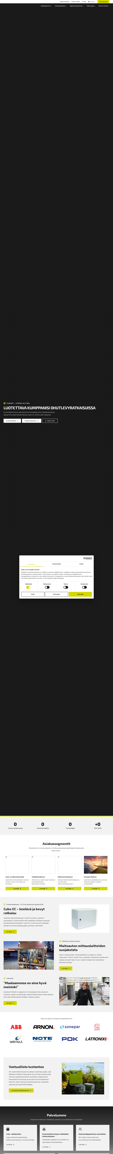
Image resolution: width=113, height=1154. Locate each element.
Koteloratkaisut (11, 420)
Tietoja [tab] (81, 564)
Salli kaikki (80, 594)
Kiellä (32, 594)
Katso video (51, 420)
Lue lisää (16, 888)
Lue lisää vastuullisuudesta (20, 1090)
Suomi (92, 1)
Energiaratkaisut (90, 877)
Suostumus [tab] (31, 564)
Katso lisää (56, 851)
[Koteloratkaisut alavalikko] (66, 6)
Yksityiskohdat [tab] (56, 564)
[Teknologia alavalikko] (95, 6)
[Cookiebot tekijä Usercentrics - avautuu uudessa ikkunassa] (84, 558)
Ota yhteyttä (103, 1)
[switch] (47, 587)
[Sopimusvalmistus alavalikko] (83, 6)
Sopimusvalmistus (30, 420)
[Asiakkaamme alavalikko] (51, 6)
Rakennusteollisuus (65, 877)
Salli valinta (56, 594)
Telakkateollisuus (38, 877)
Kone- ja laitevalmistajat (15, 877)
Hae (84, 1)
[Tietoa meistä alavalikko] (108, 6)
